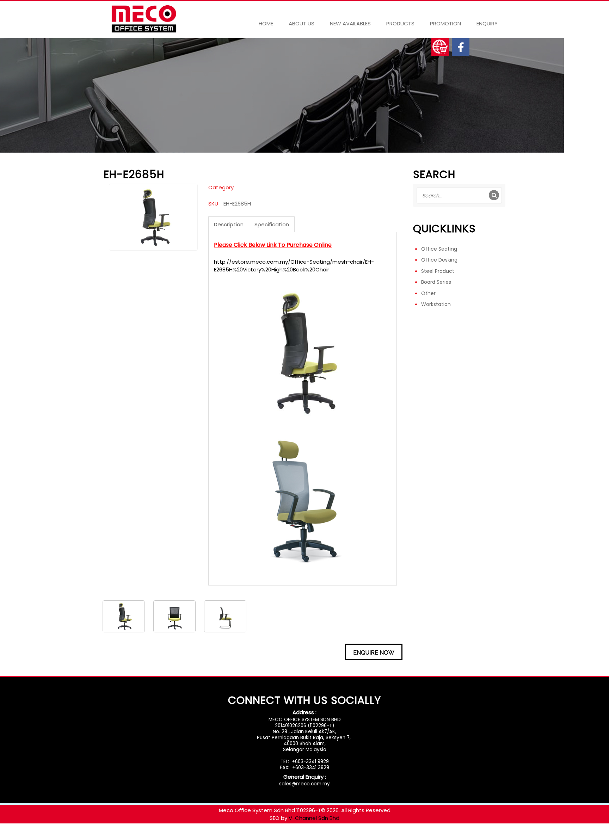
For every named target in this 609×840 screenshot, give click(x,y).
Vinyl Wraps (259, 836)
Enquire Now (373, 652)
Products (400, 23)
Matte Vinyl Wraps (118, 836)
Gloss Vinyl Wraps (70, 836)
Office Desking (439, 259)
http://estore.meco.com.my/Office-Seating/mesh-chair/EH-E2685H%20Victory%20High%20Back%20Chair (294, 265)
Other (428, 293)
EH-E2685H (237, 203)
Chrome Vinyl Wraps (216, 836)
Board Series (436, 282)
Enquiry (487, 23)
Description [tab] (229, 224)
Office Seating (439, 248)
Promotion (445, 23)
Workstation (436, 304)
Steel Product (437, 271)
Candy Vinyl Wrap (23, 836)
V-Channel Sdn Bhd (314, 818)
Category (221, 187)
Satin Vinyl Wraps (165, 836)
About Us (301, 23)
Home (266, 23)
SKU (213, 203)
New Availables (350, 23)
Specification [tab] (271, 224)
